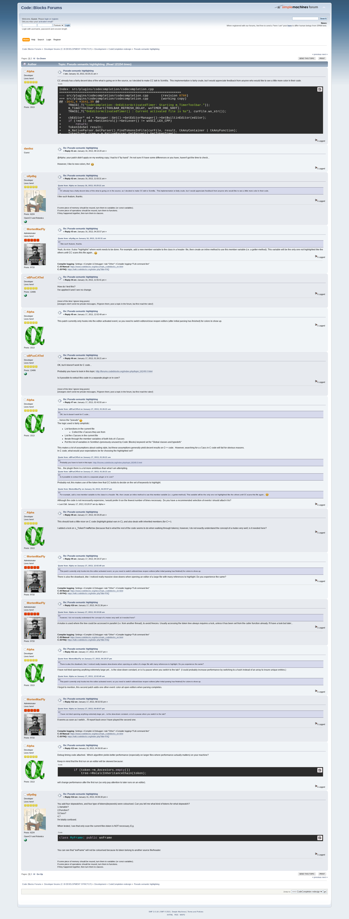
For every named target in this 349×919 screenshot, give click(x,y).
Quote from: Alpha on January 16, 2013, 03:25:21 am (81, 186)
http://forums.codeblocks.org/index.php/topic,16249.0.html (124, 371)
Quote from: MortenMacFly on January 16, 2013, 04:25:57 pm (85, 489)
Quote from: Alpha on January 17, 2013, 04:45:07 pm (81, 709)
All (34, 58)
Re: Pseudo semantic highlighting (80, 148)
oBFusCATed (35, 277)
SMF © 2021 (165, 912)
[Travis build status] (25, 296)
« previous (317, 54)
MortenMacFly (36, 229)
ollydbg (31, 176)
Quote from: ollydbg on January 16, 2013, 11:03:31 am (82, 238)
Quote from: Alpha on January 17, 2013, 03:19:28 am (81, 612)
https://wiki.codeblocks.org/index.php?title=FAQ (88, 269)
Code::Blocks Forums (41, 7)
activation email (45, 22)
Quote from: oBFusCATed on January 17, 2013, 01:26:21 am (84, 409)
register (55, 19)
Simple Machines (179, 912)
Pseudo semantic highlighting (78, 71)
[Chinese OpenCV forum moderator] (25, 222)
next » (325, 54)
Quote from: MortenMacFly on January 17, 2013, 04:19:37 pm (85, 659)
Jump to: (287, 892)
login (47, 19)
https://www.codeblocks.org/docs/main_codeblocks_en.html (96, 267)
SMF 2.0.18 (154, 912)
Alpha (30, 71)
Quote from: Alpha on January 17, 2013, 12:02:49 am (81, 566)
